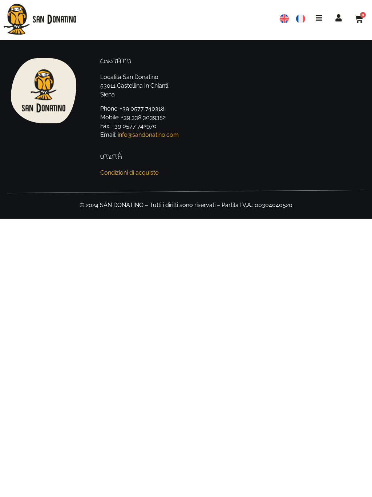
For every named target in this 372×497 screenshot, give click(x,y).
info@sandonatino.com (148, 134)
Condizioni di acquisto (129, 172)
